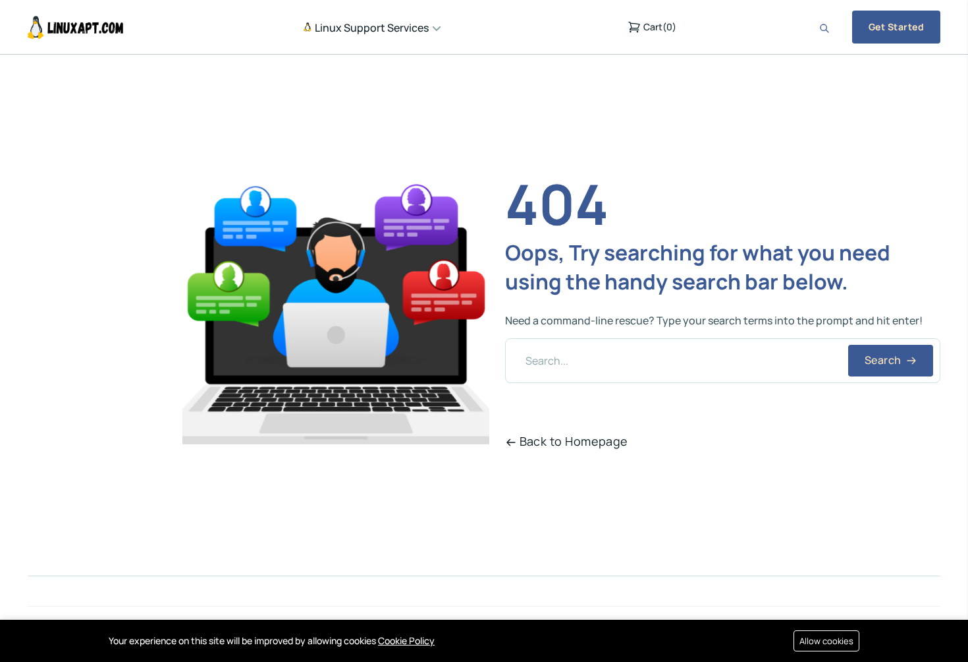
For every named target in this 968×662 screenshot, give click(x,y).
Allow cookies (826, 641)
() (659, 26)
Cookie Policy (406, 640)
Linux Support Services (371, 27)
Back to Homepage (574, 441)
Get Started (896, 26)
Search (884, 360)
